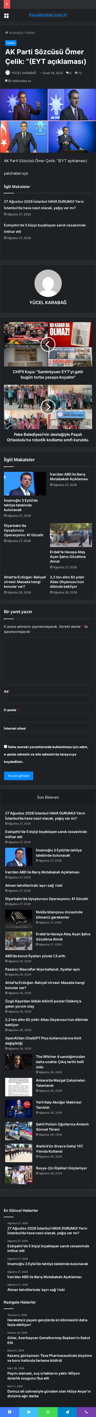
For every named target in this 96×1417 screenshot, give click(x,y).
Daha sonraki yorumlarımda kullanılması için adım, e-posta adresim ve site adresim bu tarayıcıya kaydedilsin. (46, 754)
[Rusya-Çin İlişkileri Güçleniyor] (18, 1175)
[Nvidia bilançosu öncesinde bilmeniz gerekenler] (18, 919)
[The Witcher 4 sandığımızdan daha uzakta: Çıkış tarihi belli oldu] (18, 1061)
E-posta (11, 710)
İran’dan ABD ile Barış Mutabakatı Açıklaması (42, 872)
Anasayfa (15, 33)
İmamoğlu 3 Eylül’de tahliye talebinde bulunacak (21, 505)
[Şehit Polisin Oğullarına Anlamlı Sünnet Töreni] (18, 1131)
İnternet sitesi (15, 728)
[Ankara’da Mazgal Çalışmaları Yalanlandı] (18, 1087)
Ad (7, 691)
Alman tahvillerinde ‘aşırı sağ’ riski (34, 885)
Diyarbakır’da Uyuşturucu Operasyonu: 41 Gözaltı (23, 530)
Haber (30, 33)
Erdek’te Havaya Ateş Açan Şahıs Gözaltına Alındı (68, 556)
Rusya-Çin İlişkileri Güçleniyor (61, 1168)
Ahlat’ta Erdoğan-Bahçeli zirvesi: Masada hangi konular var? (25, 582)
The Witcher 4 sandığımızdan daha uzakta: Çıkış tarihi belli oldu (60, 1061)
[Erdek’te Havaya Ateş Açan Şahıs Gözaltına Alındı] (71, 535)
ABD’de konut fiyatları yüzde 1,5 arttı (35, 956)
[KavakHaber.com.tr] (48, 15)
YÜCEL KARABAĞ (24, 73)
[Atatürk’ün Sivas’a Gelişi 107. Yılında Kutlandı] (18, 1153)
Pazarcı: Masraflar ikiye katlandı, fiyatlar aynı (42, 969)
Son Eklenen (48, 797)
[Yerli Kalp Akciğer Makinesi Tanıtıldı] (18, 1109)
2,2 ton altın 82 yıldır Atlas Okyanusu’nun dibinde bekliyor (67, 582)
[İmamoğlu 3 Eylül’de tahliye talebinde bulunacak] (25, 484)
